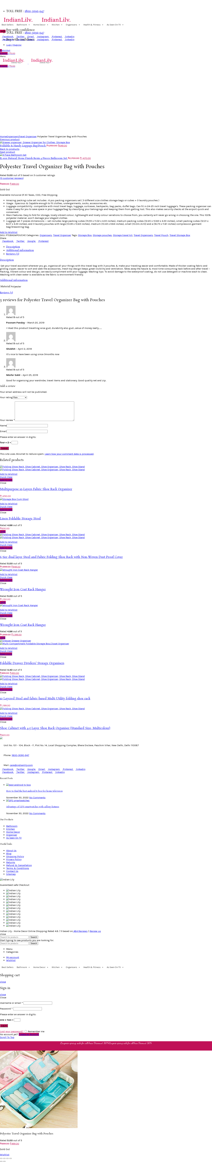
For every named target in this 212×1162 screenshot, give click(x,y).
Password (6, 1008)
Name (3, 425)
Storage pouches (102, 235)
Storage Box (85, 235)
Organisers (71, 24)
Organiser (11, 834)
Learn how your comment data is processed (69, 453)
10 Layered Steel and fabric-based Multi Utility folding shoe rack (45, 699)
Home (3, 136)
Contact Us (12, 871)
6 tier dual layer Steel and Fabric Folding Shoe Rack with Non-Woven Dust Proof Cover (61, 557)
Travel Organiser (28, 136)
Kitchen (56, 24)
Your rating (6, 397)
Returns (10, 862)
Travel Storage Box (179, 235)
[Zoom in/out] (10, 1158)
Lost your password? (11, 1031)
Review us (95, 931)
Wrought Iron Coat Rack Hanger (23, 590)
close (3, 981)
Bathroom (22, 24)
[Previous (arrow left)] (1, 1161)
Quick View (6, 477)
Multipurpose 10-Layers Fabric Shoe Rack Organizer (36, 489)
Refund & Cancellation (19, 865)
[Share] (4, 1158)
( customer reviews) (12, 178)
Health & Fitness (92, 24)
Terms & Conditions (17, 868)
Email (3, 431)
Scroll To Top (7, 1037)
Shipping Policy (15, 856)
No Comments (37, 797)
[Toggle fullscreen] (7, 1158)
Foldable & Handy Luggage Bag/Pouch (23, 146)
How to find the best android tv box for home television (34, 791)
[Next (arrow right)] (4, 1161)
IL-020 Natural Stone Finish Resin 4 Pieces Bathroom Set (34, 158)
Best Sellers (8, 24)
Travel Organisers (143, 235)
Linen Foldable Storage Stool (20, 519)
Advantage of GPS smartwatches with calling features (32, 806)
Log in (4, 1026)
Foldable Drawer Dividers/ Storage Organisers (32, 663)
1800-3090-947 (34, 11)
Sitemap (11, 874)
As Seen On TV (114, 24)
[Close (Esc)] (1, 1158)
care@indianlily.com (21, 765)
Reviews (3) (12, 254)
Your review (7, 420)
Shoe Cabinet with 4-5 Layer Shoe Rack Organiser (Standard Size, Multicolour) (55, 728)
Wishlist (4, 1154)
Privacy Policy (13, 859)
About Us (11, 850)
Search (34, 937)
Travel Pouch (161, 235)
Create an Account (29, 1034)
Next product (7, 152)
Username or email (11, 1002)
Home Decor (39, 24)
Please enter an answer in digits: (18, 437)
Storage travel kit (122, 235)
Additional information (20, 250)
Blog (8, 853)
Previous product (10, 139)
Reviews (80, 931)
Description (13, 247)
